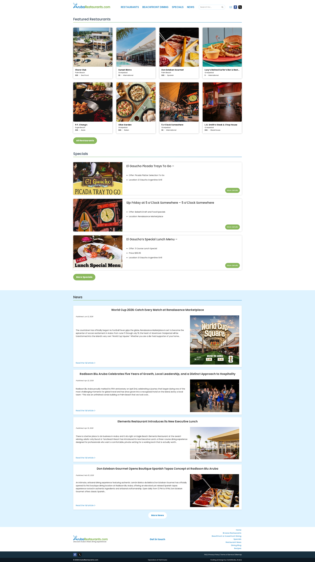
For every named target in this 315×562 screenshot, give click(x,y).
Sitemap (238, 555)
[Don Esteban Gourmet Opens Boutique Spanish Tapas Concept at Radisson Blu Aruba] (214, 490)
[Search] (222, 7)
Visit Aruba (163, 560)
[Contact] (230, 7)
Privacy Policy (214, 555)
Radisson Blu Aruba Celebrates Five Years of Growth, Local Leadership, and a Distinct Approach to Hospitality (158, 374)
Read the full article (85, 363)
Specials (178, 7)
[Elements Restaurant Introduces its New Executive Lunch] (214, 443)
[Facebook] (235, 7)
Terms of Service (227, 555)
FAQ (205, 555)
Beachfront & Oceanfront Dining (226, 536)
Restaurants (130, 7)
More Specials (84, 277)
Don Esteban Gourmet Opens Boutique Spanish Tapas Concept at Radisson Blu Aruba (157, 469)
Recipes (237, 548)
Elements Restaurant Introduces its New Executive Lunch (158, 421)
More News (157, 515)
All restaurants (85, 140)
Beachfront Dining (155, 7)
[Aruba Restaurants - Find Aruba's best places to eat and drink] (91, 5)
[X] (240, 7)
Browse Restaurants (232, 533)
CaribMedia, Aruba (234, 560)
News (190, 7)
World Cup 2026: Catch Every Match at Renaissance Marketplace (157, 310)
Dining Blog (236, 545)
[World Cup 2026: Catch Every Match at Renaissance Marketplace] (214, 339)
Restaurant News (233, 542)
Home (238, 530)
